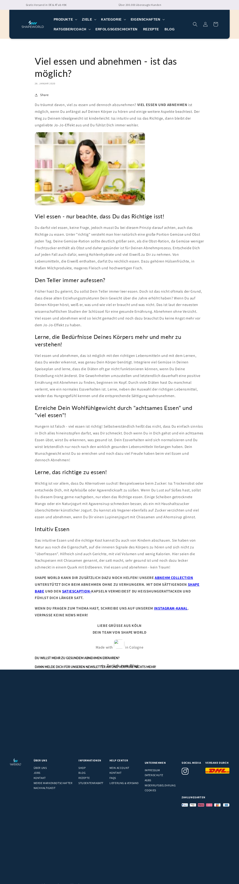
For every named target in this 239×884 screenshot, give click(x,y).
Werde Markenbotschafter (53, 783)
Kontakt (40, 778)
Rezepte (84, 778)
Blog (81, 772)
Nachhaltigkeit (45, 788)
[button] (65, 19)
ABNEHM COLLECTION (174, 577)
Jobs (37, 772)
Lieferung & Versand (124, 783)
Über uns (40, 768)
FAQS (112, 778)
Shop (82, 768)
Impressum (152, 770)
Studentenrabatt (90, 783)
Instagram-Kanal (171, 608)
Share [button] (44, 95)
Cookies (150, 790)
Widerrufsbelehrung (160, 785)
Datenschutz (154, 775)
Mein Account (119, 768)
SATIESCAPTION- (76, 591)
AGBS (148, 780)
